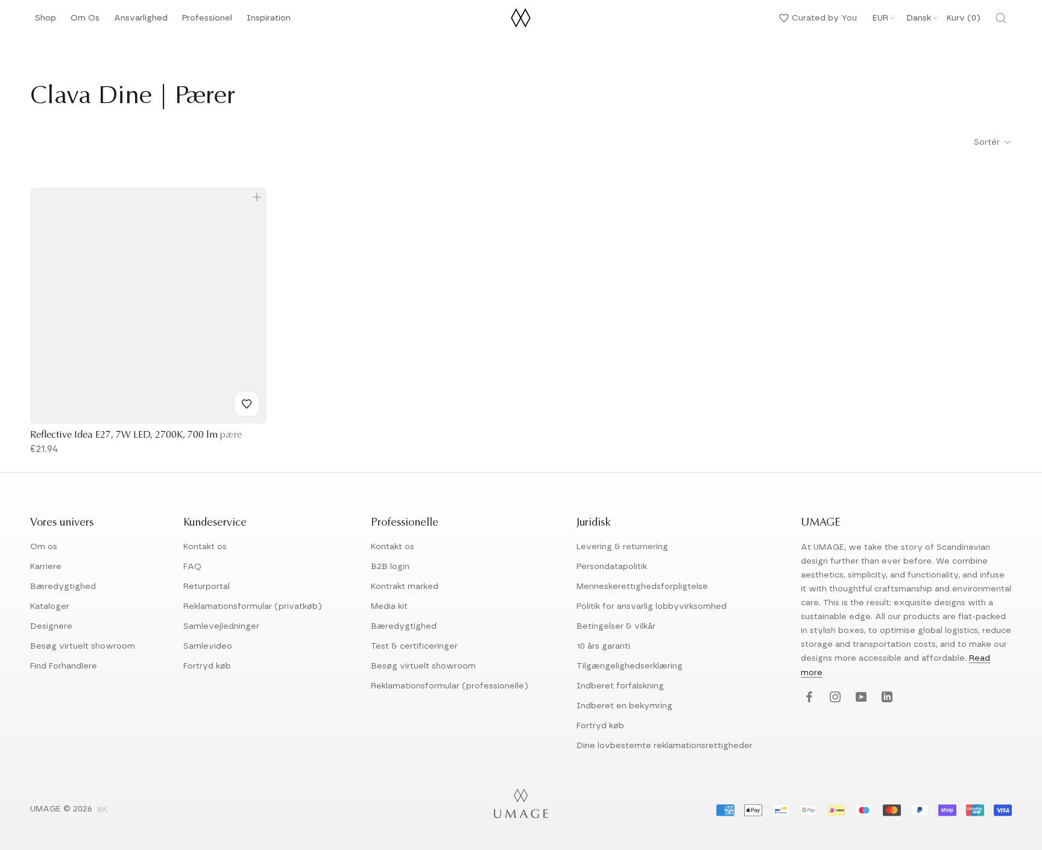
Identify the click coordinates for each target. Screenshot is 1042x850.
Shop (45, 21)
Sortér (988, 142)
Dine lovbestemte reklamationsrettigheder (664, 745)
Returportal (206, 586)
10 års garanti (603, 646)
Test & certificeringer (414, 646)
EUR (880, 18)
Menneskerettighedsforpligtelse (642, 586)
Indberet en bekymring (624, 706)
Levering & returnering (622, 547)
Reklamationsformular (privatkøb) (252, 606)
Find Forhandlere (63, 666)
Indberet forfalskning (620, 686)
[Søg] (1001, 18)
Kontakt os (205, 547)
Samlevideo (207, 646)
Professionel (207, 21)
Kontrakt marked (404, 586)
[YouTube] (860, 698)
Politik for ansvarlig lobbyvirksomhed (651, 606)
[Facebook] (808, 698)
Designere (51, 626)
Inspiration (269, 21)
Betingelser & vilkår (615, 626)
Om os (43, 547)
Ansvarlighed (141, 21)
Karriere (46, 566)
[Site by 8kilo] (102, 810)
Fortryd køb (207, 666)
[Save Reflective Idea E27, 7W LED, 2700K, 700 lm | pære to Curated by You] (246, 404)
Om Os (85, 21)
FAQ (192, 566)
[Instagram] (834, 698)
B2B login (390, 566)
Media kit (389, 606)
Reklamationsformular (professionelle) (449, 686)
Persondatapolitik (611, 566)
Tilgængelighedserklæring (629, 666)
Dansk (918, 18)
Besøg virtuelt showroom (82, 646)
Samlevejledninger (221, 626)
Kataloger (49, 606)
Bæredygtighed (63, 586)
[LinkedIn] (885, 698)
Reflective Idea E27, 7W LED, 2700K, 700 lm (136, 435)
